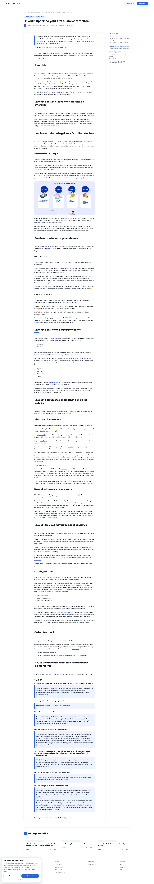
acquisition (78, 358)
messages (72, 805)
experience (41, 583)
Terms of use (59, 867)
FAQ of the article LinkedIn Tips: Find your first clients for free (118, 61)
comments (76, 777)
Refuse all (12, 876)
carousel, (64, 469)
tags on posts (41, 435)
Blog (18, 3)
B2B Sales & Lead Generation (36, 12)
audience (49, 249)
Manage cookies (60, 872)
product (61, 272)
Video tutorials (92, 864)
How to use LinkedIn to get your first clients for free (118, 43)
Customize (21, 879)
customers (37, 560)
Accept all (30, 876)
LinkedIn (70, 123)
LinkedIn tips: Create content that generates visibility (117, 51)
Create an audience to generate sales (119, 46)
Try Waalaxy (142, 3)
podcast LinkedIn (55, 382)
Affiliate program (125, 870)
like (62, 692)
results (70, 447)
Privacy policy (59, 870)
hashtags (44, 441)
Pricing (122, 864)
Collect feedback (113, 59)
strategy (55, 338)
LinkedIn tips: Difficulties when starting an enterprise (119, 39)
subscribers (66, 612)
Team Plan (123, 867)
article (36, 505)
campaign (75, 649)
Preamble (111, 36)
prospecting (40, 41)
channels (37, 322)
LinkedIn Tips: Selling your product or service (119, 55)
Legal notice (58, 864)
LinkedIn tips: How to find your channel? (119, 48)
